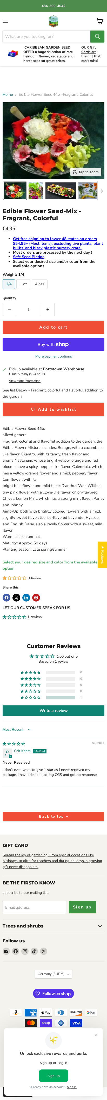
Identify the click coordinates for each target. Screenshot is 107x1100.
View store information (25, 381)
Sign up (82, 907)
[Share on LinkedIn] (26, 598)
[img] (14, 743)
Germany (51, 974)
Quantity (9, 298)
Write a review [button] (53, 710)
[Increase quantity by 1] (48, 309)
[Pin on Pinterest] (36, 598)
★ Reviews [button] (102, 555)
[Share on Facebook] (6, 598)
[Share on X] (16, 598)
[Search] (97, 37)
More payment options (53, 356)
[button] (14, 191)
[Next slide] (101, 190)
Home (8, 94)
